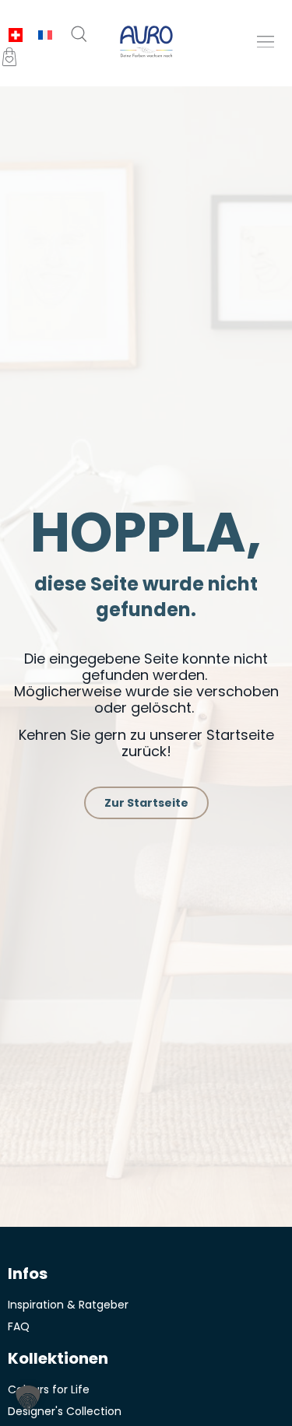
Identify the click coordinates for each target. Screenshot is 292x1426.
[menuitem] (15, 35)
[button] (266, 41)
